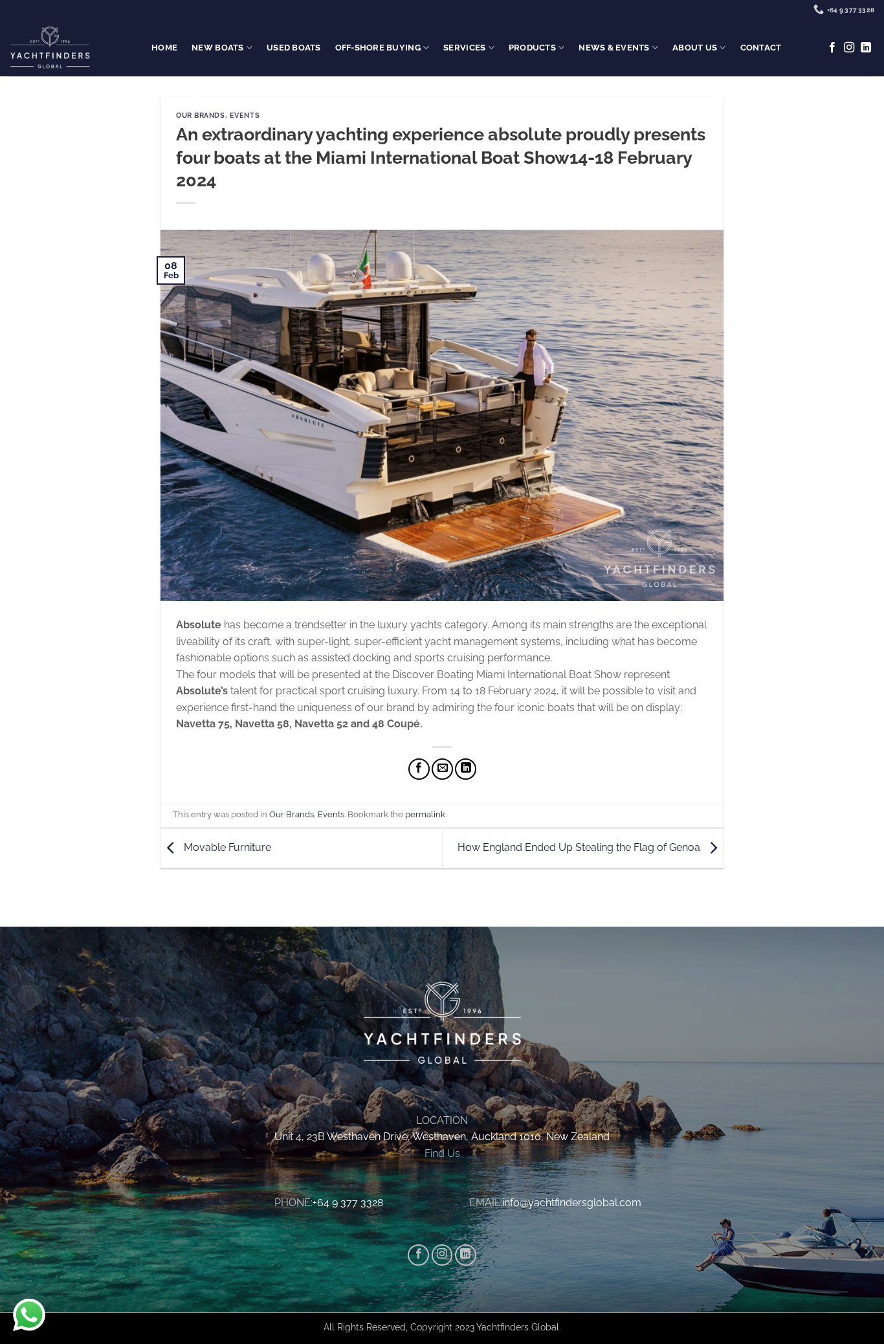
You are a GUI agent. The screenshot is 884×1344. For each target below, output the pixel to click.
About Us (694, 47)
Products (532, 47)
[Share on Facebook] (419, 769)
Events (245, 115)
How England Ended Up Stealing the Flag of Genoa (580, 847)
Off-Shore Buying (378, 47)
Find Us (442, 1153)
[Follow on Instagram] (849, 48)
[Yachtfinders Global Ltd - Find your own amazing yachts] (50, 48)
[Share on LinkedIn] (465, 769)
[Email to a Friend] (442, 769)
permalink (425, 814)
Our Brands (200, 115)
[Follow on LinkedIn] (866, 48)
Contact (761, 47)
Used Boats (294, 47)
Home (164, 47)
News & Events (614, 47)
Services (464, 47)
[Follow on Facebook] (832, 48)
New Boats (217, 47)
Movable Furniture (226, 847)
